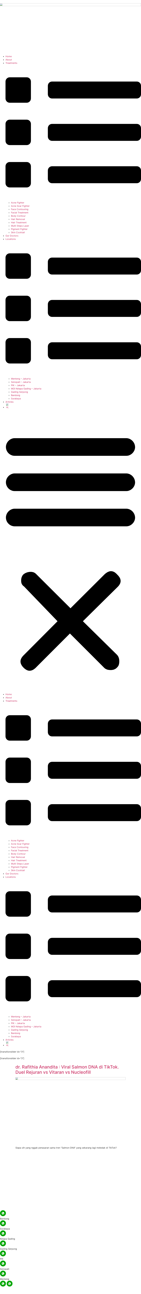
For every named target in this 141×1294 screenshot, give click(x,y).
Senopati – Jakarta (21, 382)
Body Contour (18, 215)
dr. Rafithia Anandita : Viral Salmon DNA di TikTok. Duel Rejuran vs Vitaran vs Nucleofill (67, 1069)
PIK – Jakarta (18, 385)
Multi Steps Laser (20, 225)
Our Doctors (12, 235)
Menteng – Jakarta (21, 378)
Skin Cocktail (18, 232)
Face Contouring (19, 209)
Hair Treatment (19, 222)
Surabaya (16, 398)
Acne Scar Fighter (20, 206)
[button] (70, 551)
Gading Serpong (19, 392)
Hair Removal (18, 219)
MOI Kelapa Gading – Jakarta (26, 388)
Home (9, 56)
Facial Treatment (19, 212)
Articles (9, 401)
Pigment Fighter (19, 229)
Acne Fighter (17, 202)
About (9, 59)
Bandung (15, 395)
